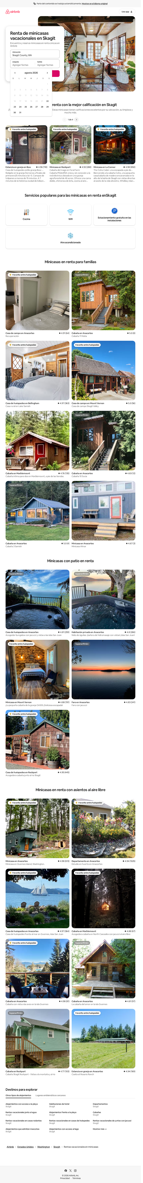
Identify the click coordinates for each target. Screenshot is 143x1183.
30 (15, 112)
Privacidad (65, 1178)
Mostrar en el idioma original (95, 3)
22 (47, 101)
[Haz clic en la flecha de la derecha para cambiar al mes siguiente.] (47, 73)
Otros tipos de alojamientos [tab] (18, 1095)
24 (20, 107)
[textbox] (22, 65)
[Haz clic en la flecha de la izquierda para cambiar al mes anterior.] (15, 73)
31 (20, 112)
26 (31, 107)
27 (36, 107)
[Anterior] (64, 119)
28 (42, 107)
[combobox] (34, 55)
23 (15, 107)
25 (26, 107)
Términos (76, 1178)
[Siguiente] (76, 119)
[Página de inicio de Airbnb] (13, 11)
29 (47, 107)
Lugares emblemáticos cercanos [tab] (51, 1095)
